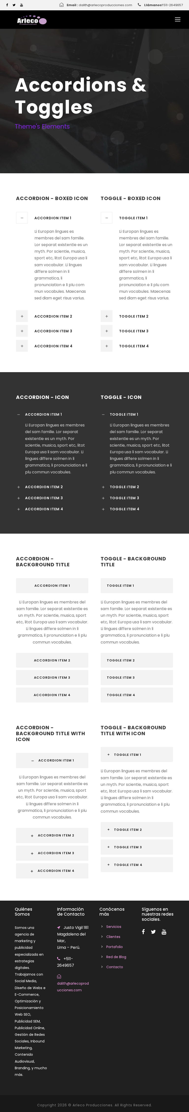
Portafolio (114, 946)
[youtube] (21, 5)
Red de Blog (116, 956)
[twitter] (14, 5)
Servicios (113, 926)
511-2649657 (173, 5)
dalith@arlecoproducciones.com (105, 5)
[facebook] (7, 5)
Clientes (113, 936)
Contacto (114, 967)
